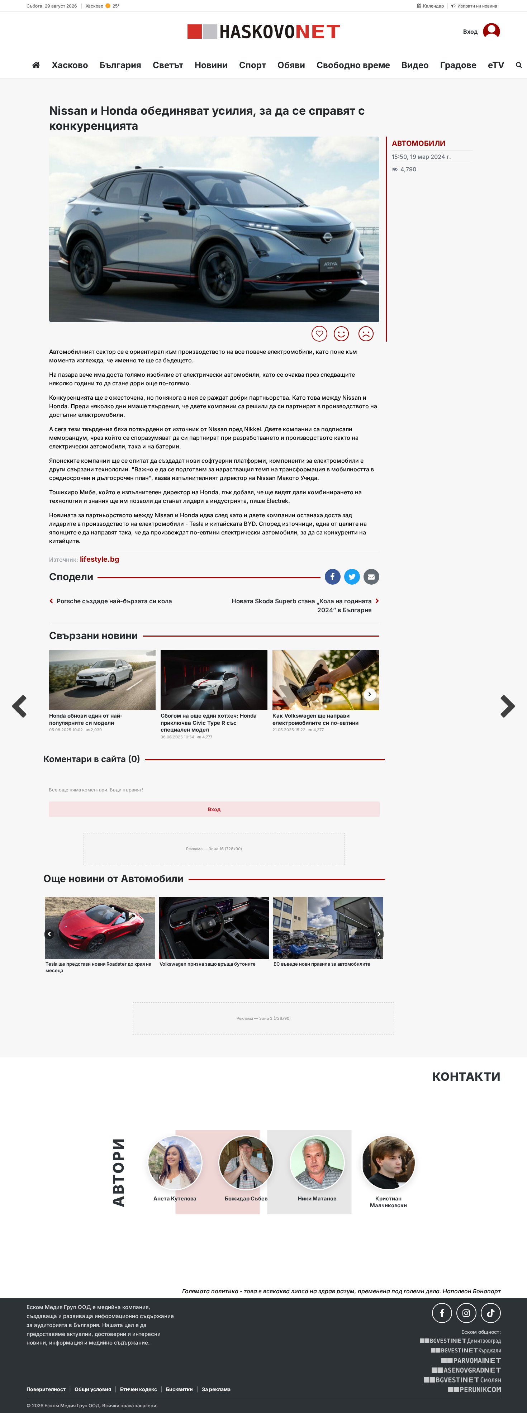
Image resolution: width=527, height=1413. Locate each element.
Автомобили (419, 143)
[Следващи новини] (370, 694)
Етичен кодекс (138, 1389)
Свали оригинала (74, 144)
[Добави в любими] (320, 334)
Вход (470, 31)
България (120, 65)
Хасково (70, 65)
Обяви (291, 65)
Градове (458, 65)
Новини (211, 65)
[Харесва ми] (344, 334)
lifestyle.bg (99, 559)
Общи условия (93, 1389)
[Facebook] (442, 1313)
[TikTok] (491, 1313)
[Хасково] (263, 31)
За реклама (216, 1389)
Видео (415, 65)
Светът (168, 65)
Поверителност (46, 1389)
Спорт (252, 65)
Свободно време (353, 65)
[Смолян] (462, 1380)
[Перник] (474, 1389)
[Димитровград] (460, 1341)
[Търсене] (516, 65)
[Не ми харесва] (368, 334)
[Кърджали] (466, 1350)
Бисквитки (179, 1389)
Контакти (466, 1077)
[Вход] (491, 31)
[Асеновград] (466, 1370)
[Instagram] (466, 1313)
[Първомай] (470, 1360)
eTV (496, 65)
